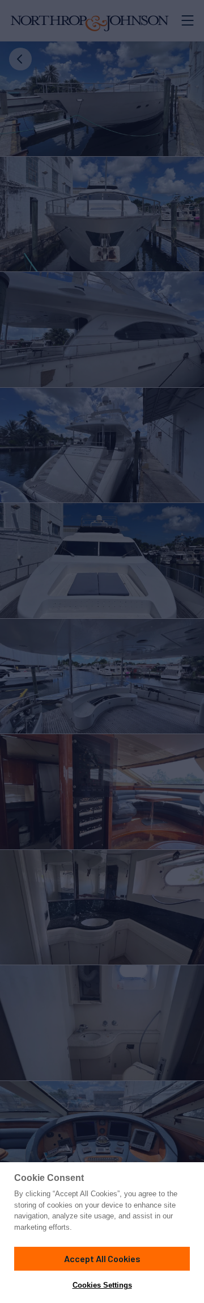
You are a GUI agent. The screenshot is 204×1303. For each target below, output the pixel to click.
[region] (102, 1232)
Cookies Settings (102, 1285)
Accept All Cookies (102, 1258)
